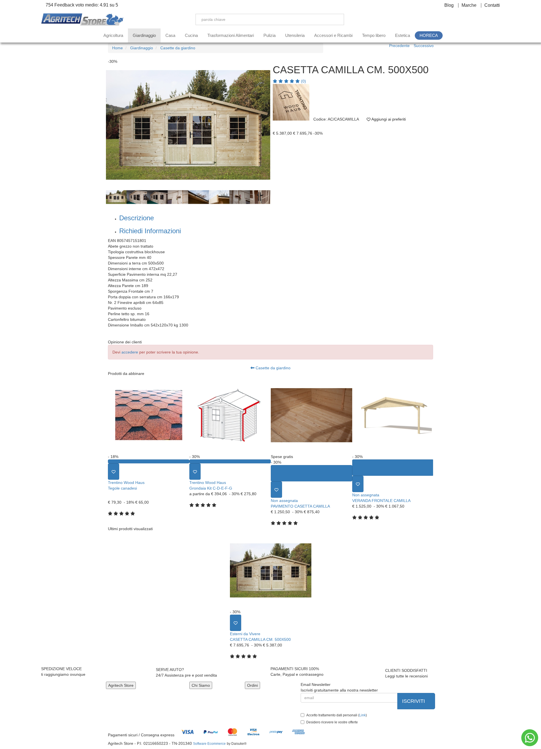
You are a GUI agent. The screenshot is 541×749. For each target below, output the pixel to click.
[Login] (470, 19)
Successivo (424, 45)
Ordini (252, 685)
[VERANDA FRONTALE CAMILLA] (393, 415)
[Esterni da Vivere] (291, 102)
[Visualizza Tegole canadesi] (148, 461)
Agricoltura (113, 35)
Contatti (492, 5)
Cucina (191, 35)
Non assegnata (284, 500)
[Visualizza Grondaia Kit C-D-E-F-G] (230, 461)
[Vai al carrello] (497, 19)
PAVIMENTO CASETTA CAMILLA (300, 506)
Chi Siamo (201, 685)
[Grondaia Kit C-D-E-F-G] (230, 415)
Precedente (399, 45)
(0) (303, 81)
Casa (170, 35)
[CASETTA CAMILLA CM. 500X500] (270, 570)
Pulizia (269, 35)
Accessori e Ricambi (333, 35)
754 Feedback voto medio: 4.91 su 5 (81, 5)
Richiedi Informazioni (150, 231)
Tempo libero (373, 35)
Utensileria (295, 35)
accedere (129, 352)
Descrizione (136, 218)
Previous (102, 125)
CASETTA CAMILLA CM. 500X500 (260, 639)
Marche (469, 5)
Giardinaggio (144, 35)
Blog (449, 5)
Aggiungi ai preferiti (388, 119)
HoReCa (429, 35)
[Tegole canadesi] (148, 415)
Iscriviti (414, 701)
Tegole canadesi (122, 488)
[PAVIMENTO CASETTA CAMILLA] (311, 415)
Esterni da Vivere (245, 634)
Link (362, 715)
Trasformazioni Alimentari (230, 35)
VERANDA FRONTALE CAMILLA (381, 500)
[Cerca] (335, 19)
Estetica (402, 35)
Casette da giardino (272, 368)
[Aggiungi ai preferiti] (113, 471)
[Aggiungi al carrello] (311, 473)
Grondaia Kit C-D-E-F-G (210, 488)
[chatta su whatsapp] (529, 737)
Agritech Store (121, 685)
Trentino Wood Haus (126, 482)
